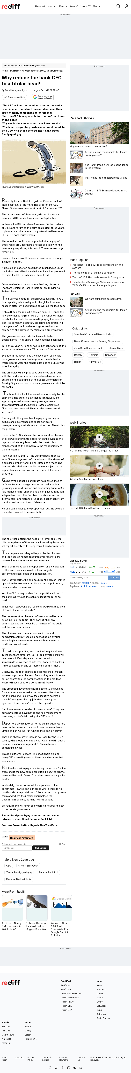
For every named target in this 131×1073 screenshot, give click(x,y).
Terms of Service (46, 1058)
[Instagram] (68, 1068)
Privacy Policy (30, 1058)
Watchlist (6, 1039)
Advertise (19, 1057)
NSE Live (6, 1031)
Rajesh (78, 355)
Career (28, 1035)
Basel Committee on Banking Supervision (97, 341)
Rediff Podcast (104, 1018)
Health (28, 1026)
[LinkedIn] (80, 1068)
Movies (100, 993)
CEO (8, 865)
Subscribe (40, 848)
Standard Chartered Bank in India (93, 334)
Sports (100, 998)
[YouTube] (74, 1068)
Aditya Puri (95, 361)
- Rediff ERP (66, 1010)
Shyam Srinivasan (28, 865)
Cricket (100, 1002)
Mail (43, 6)
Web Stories (78, 422)
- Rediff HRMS (67, 1002)
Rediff (78, 361)
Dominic (93, 355)
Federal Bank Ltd (48, 872)
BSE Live (6, 1026)
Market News (8, 1035)
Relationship (31, 1039)
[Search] (118, 6)
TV (89, 6)
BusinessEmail (76, 6)
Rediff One (66, 989)
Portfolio (6, 1043)
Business (14, 70)
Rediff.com (103, 1057)
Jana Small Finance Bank (88, 348)
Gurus (85, 6)
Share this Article (16, 97)
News (50, 6)
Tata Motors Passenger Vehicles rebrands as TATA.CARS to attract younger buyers (98, 284)
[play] (99, 437)
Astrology (101, 1014)
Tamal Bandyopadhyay (16, 90)
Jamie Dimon (117, 348)
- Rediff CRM (66, 1006)
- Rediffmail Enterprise (71, 993)
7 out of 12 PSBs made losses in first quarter (98, 277)
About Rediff (4, 1058)
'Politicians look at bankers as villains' (93, 272)
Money (61, 6)
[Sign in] (126, 6)
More (95, 6)
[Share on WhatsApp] (50, 1068)
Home (38, 6)
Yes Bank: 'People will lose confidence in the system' (97, 266)
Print (64, 844)
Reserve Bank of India (18, 879)
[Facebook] (62, 1068)
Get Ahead (101, 1006)
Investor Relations (63, 1058)
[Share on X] (56, 1068)
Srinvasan (110, 355)
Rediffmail (65, 985)
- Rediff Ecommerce (70, 998)
